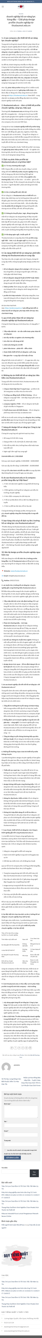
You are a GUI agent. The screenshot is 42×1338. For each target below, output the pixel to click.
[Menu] (3, 6)
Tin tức (21, 13)
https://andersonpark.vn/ (13, 308)
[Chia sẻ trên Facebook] (15, 1048)
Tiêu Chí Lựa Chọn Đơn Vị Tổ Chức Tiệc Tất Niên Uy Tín (20, 1283)
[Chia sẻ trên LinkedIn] (30, 1048)
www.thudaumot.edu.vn (19, 571)
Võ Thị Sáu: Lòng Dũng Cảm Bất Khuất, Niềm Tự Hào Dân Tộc (11, 1081)
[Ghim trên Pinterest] (26, 1048)
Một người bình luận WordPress (13, 1225)
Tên (5, 1121)
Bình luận (7, 1104)
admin (30, 31)
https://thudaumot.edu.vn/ (18, 95)
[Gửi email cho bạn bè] (23, 1048)
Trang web (7, 1140)
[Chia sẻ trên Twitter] (19, 1048)
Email (6, 1131)
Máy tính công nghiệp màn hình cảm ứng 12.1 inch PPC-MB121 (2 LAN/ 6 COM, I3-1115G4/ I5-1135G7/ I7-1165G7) (21, 1194)
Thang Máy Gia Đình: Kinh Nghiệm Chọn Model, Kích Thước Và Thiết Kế (20, 1305)
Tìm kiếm (5, 1168)
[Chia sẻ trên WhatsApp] (11, 1048)
